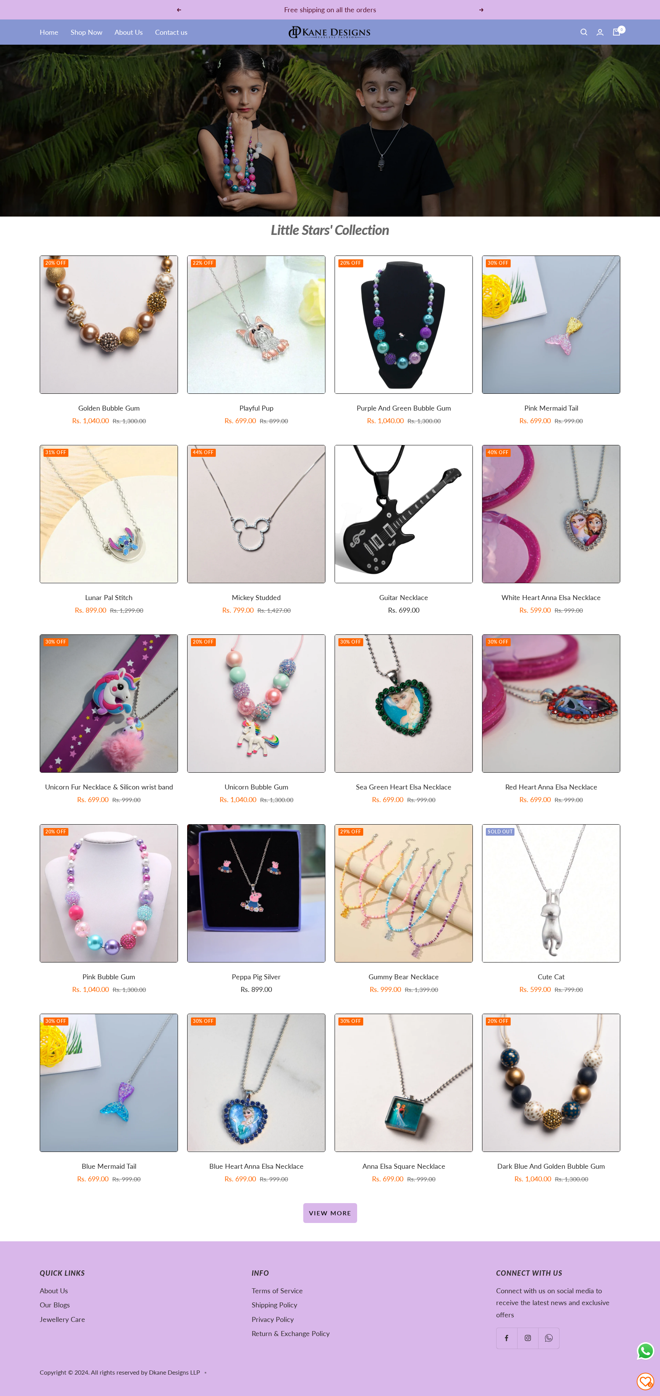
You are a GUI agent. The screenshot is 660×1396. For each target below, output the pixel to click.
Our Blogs (55, 1305)
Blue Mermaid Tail (109, 1166)
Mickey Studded (256, 597)
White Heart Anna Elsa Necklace (551, 597)
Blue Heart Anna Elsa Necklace (256, 1166)
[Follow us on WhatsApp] (548, 1338)
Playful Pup (256, 408)
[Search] (584, 32)
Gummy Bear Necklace (404, 976)
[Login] (600, 32)
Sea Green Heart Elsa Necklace (403, 787)
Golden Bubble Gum (109, 408)
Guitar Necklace (403, 597)
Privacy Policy (273, 1319)
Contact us (171, 32)
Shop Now (86, 32)
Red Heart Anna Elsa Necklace (551, 787)
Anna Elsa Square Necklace (403, 1166)
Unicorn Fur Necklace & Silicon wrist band (109, 787)
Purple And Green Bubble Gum (404, 408)
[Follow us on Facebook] (506, 1338)
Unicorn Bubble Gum (256, 787)
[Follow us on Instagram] (527, 1338)
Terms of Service (277, 1290)
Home (49, 32)
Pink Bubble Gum (108, 976)
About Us (129, 32)
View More (330, 1212)
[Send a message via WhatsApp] (645, 1351)
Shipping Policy (274, 1305)
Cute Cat (551, 976)
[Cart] (616, 32)
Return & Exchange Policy (291, 1333)
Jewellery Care (62, 1319)
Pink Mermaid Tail (551, 408)
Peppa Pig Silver (256, 976)
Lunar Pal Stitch (109, 597)
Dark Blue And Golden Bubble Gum (551, 1166)
